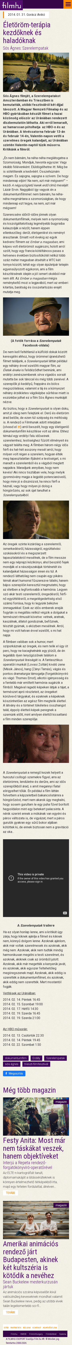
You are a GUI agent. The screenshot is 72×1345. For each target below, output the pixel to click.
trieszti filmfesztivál (36, 1064)
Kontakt (36, 1327)
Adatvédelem (50, 1327)
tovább (10, 1192)
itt (19, 427)
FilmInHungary (36, 1334)
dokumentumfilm (16, 1058)
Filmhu (14, 1334)
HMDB (23, 1334)
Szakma (62, 1334)
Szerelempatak (55, 1058)
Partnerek (15, 1327)
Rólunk (27, 1327)
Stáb (6, 1327)
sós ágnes (11, 1064)
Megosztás (15, 1073)
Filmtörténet (51, 1334)
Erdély (36, 1058)
